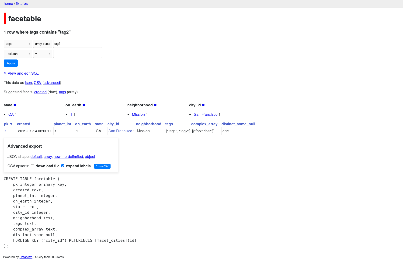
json (28, 82)
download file (47, 165)
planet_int (62, 123)
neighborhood (148, 123)
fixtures (22, 3)
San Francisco (206, 114)
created (40, 91)
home (8, 3)
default (36, 156)
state (99, 123)
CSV (38, 82)
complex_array (204, 123)
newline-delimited (68, 156)
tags (62, 91)
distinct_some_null (238, 123)
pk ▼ (8, 123)
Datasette (26, 257)
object (90, 156)
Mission (138, 114)
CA (11, 114)
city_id (113, 123)
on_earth (83, 123)
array (48, 156)
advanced (52, 82)
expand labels (78, 165)
